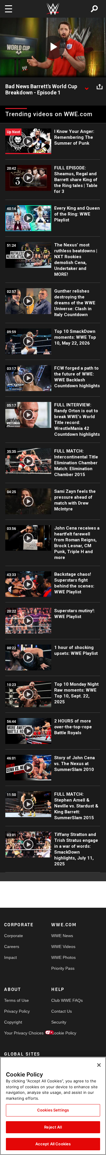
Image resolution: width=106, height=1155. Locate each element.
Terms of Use (16, 1000)
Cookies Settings (53, 1110)
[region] (53, 1106)
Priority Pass (62, 968)
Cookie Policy (63, 1033)
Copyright (13, 1022)
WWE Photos (63, 957)
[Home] (53, 9)
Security (58, 1022)
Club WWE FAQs (63, 1000)
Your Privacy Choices (16, 1033)
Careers (11, 946)
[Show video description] (86, 86)
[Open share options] (99, 86)
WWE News (62, 935)
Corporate (13, 935)
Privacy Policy (16, 1011)
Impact (10, 957)
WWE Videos (63, 946)
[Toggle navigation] (8, 8)
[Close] (98, 1065)
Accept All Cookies (53, 1143)
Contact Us (61, 1011)
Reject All (53, 1127)
